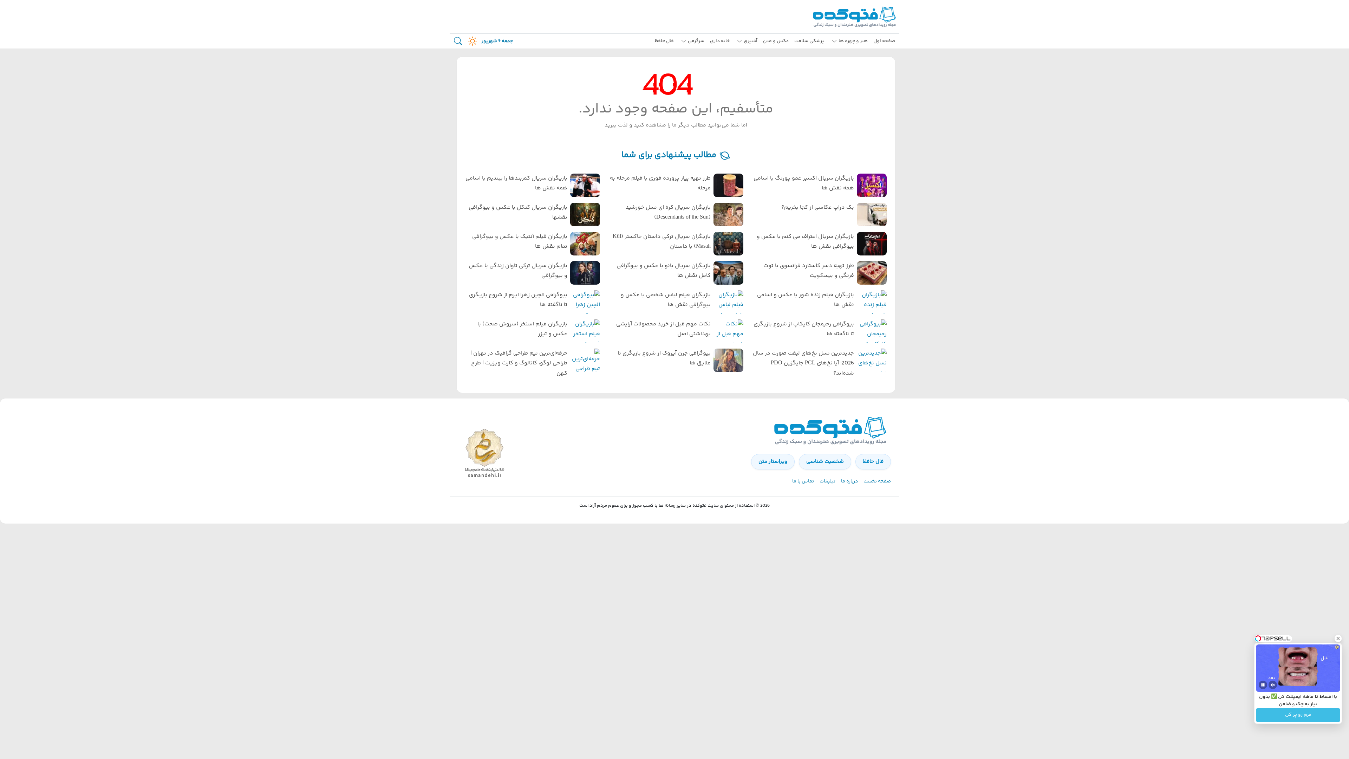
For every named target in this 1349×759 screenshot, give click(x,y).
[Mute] (1273, 685)
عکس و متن (776, 41)
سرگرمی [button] (696, 41)
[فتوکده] (855, 17)
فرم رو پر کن (1298, 715)
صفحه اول (884, 41)
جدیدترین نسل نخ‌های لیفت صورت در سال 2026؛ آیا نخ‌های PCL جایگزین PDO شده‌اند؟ (803, 363)
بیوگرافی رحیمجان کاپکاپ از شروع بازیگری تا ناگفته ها (804, 329)
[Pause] (1263, 685)
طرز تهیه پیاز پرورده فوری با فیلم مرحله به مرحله (660, 183)
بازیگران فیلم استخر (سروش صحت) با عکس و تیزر (522, 329)
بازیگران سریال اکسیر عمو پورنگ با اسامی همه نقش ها (804, 183)
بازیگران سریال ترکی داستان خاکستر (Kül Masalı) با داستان (662, 241)
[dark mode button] (471, 41)
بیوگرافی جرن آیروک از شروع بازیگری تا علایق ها (664, 358)
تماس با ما (803, 481)
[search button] (458, 41)
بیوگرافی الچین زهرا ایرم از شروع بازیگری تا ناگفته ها (518, 300)
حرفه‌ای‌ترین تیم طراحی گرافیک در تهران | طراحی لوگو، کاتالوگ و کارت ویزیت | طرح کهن (518, 363)
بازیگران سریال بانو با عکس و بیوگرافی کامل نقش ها (664, 270)
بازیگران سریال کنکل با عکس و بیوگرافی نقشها (518, 212)
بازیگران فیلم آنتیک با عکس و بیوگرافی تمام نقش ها (519, 241)
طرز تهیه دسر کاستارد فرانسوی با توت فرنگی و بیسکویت (808, 270)
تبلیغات (827, 481)
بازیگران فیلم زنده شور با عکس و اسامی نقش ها (805, 300)
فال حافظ (664, 41)
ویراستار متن (772, 462)
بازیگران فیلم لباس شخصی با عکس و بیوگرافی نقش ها (666, 300)
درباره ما (849, 481)
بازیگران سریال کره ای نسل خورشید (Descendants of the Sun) (668, 212)
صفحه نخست (877, 481)
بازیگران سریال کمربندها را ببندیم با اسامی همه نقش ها (516, 183)
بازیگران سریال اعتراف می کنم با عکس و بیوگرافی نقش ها (805, 241)
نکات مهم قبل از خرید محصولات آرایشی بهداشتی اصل (663, 329)
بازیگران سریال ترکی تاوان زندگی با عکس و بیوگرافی (518, 270)
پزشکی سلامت (809, 41)
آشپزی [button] (750, 41)
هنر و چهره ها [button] (853, 41)
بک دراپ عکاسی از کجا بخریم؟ (817, 207)
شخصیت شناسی (825, 462)
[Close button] (1338, 638)
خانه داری (720, 41)
